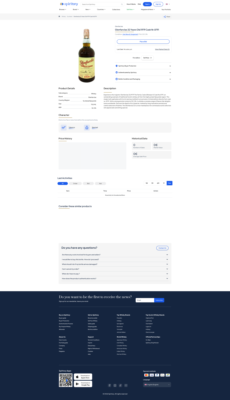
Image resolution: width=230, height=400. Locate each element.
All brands (62, 329)
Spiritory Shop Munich (152, 342)
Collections (116, 9)
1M (152, 183)
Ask (100, 183)
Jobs (89, 354)
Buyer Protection (64, 321)
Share (168, 17)
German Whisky (121, 354)
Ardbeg (119, 321)
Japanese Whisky (122, 340)
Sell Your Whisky (92, 321)
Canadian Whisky (122, 345)
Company (62, 345)
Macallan (119, 318)
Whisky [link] (64, 16)
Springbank (120, 323)
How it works (63, 340)
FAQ (139, 4)
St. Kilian (148, 340)
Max (169, 183)
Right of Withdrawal (94, 348)
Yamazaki (119, 329)
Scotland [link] (69, 16)
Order (75, 183)
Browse (62, 9)
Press (60, 348)
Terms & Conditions (93, 340)
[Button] (109, 385)
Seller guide (91, 323)
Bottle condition (93, 329)
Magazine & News (147, 9)
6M (158, 183)
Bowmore (120, 326)
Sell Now (130, 9)
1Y (164, 183)
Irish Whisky (120, 342)
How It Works (131, 4)
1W (147, 183)
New (87, 9)
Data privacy (91, 345)
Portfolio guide (63, 342)
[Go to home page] (69, 4)
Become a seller (92, 318)
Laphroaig (149, 321)
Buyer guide (62, 318)
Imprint (90, 342)
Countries (100, 9)
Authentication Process (66, 323)
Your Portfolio (166, 9)
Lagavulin (148, 326)
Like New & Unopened (130, 34)
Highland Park (150, 318)
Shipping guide (92, 326)
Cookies (90, 351)
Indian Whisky (121, 351)
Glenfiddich (149, 323)
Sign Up (158, 4)
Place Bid (143, 41)
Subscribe (159, 300)
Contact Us (162, 248)
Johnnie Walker (121, 332)
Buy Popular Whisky (65, 326)
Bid (88, 183)
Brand (75, 9)
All (63, 183)
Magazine (62, 351)
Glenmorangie (150, 332)
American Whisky (122, 348)
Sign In (147, 4)
